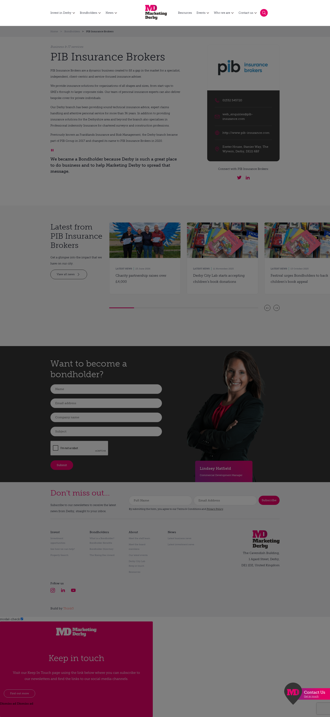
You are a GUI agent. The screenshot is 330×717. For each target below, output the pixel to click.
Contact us (246, 13)
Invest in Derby (60, 13)
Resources (185, 13)
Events (201, 13)
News (109, 13)
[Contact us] (307, 694)
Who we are (222, 13)
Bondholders (88, 13)
